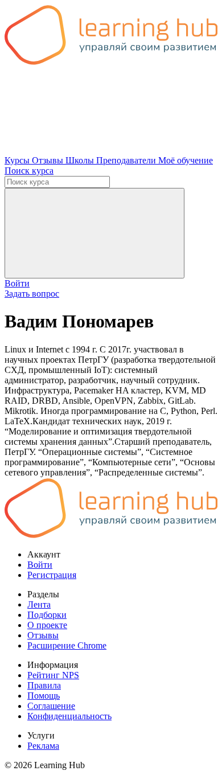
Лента (39, 604)
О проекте (47, 625)
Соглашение (51, 706)
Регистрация (51, 575)
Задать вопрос (32, 293)
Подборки (47, 615)
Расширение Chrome (66, 645)
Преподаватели (127, 160)
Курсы (18, 160)
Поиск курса (29, 170)
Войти (17, 283)
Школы (80, 160)
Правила (44, 685)
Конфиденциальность (69, 716)
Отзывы (48, 160)
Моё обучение (185, 160)
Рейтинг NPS (53, 675)
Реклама (43, 746)
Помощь (43, 695)
